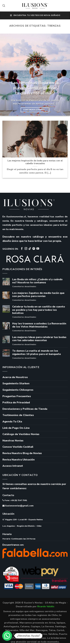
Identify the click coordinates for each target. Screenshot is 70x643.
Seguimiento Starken (15, 383)
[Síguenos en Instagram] (26, 248)
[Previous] (5, 74)
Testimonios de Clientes (18, 415)
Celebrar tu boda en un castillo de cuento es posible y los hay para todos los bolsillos (38, 310)
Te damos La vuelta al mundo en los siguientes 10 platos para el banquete (36, 352)
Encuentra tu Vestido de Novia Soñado (37, 15)
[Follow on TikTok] (29, 248)
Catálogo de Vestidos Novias (20, 434)
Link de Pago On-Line (16, 428)
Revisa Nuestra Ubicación (18, 459)
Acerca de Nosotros (15, 377)
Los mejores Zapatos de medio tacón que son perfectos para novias (38, 295)
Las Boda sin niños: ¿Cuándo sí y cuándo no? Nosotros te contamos (37, 281)
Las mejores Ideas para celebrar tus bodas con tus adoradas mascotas (39, 339)
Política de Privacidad (16, 402)
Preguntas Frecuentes (16, 396)
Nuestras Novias (12, 440)
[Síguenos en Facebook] (22, 248)
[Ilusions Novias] (35, 5)
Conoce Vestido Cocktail (17, 447)
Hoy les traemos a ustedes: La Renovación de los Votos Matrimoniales (39, 325)
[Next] (64, 74)
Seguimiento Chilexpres (17, 390)
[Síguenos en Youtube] (37, 248)
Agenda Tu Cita (12, 421)
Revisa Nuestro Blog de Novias (22, 453)
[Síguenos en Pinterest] (33, 248)
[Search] (3, 5)
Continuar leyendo (35, 110)
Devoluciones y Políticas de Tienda (24, 409)
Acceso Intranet (12, 466)
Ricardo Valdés (45, 606)
